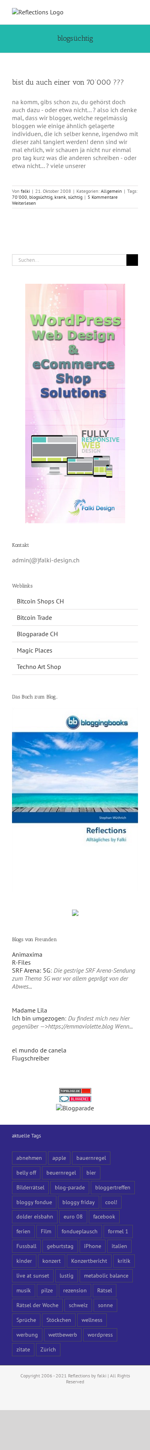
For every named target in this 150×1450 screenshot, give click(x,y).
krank (60, 197)
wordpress (100, 1334)
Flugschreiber (30, 1058)
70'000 (19, 197)
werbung (27, 1334)
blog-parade (70, 1187)
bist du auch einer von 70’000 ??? (68, 82)
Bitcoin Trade (34, 617)
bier (91, 1172)
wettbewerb (62, 1334)
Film (46, 1231)
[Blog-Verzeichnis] (75, 1100)
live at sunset (32, 1275)
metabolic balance (106, 1275)
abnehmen (29, 1157)
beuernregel (61, 1172)
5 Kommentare (103, 197)
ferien (23, 1231)
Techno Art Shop (39, 667)
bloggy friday (78, 1202)
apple (59, 1157)
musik (23, 1290)
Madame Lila (29, 1010)
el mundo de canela (39, 1050)
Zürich (48, 1349)
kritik (124, 1260)
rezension (75, 1290)
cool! (111, 1202)
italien (119, 1246)
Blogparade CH (37, 634)
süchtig (75, 197)
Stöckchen (58, 1319)
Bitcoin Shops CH (40, 601)
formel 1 (118, 1231)
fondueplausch (80, 1231)
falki (25, 191)
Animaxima (27, 954)
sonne (105, 1305)
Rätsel (104, 1290)
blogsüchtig (40, 197)
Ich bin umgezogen (38, 1018)
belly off (26, 1172)
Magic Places (34, 650)
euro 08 (73, 1216)
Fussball (26, 1246)
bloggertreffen (112, 1187)
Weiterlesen (24, 203)
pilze (47, 1290)
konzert (51, 1260)
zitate (23, 1349)
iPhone (92, 1246)
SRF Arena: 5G (31, 970)
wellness (92, 1319)
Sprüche (26, 1319)
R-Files (21, 962)
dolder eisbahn (34, 1216)
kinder (24, 1260)
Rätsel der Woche (37, 1305)
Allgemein (111, 191)
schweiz (78, 1305)
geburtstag (60, 1246)
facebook (104, 1216)
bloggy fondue (34, 1202)
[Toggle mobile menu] (135, 12)
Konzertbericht (89, 1260)
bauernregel (91, 1157)
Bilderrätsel (30, 1187)
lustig (67, 1275)
